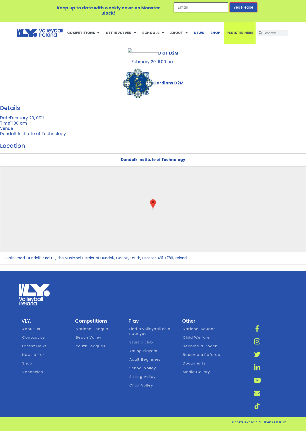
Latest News (34, 345)
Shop (215, 32)
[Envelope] (257, 393)
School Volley (142, 367)
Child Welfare (196, 337)
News (199, 32)
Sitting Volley (142, 376)
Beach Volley (88, 337)
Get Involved (118, 32)
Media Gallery (196, 371)
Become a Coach (200, 345)
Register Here (239, 32)
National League (92, 328)
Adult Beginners (145, 359)
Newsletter (33, 354)
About (176, 32)
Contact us (33, 337)
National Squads (199, 328)
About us (31, 328)
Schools (150, 32)
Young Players (143, 350)
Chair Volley (141, 385)
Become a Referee (201, 354)
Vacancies (32, 371)
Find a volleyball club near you (149, 331)
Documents (194, 363)
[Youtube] (257, 380)
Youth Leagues (90, 345)
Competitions (81, 32)
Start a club (141, 342)
